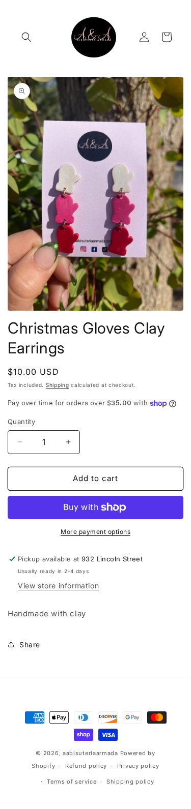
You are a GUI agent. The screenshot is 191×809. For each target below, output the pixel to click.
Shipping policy (130, 781)
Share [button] (29, 644)
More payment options (95, 531)
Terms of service (71, 781)
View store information (58, 585)
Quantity (21, 421)
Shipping (57, 385)
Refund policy (86, 765)
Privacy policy (138, 765)
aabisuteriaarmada (90, 753)
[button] (26, 37)
